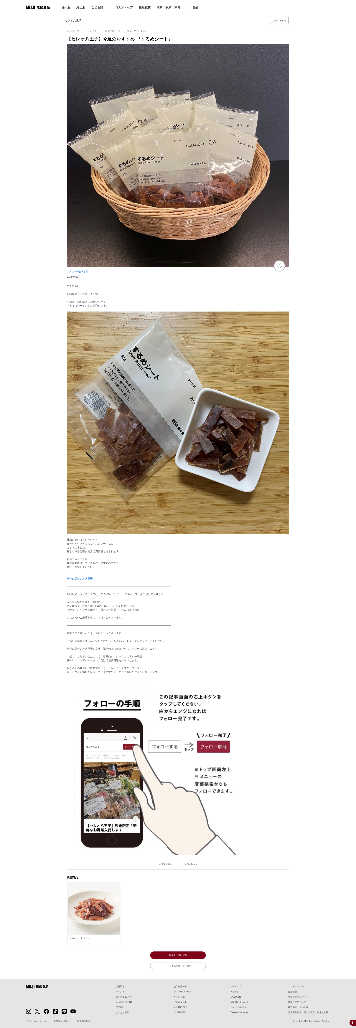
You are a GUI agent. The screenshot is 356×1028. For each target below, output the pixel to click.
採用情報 (292, 991)
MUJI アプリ (236, 986)
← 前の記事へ (166, 864)
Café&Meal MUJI (182, 991)
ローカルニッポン (125, 997)
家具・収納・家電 (168, 7)
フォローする (279, 20)
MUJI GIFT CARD (239, 1002)
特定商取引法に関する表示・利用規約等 (308, 1012)
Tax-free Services (239, 1012)
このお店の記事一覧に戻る (178, 966)
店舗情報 (120, 986)
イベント (120, 991)
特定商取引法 (83, 1021)
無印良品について (297, 1002)
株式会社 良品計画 (298, 1007)
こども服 (97, 7)
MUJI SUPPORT (124, 1002)
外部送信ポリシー (63, 1021)
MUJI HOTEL (180, 1012)
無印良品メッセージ (298, 997)
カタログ (234, 991)
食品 (195, 7)
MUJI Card (235, 997)
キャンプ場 (179, 997)
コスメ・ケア (124, 7)
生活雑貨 (145, 7)
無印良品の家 (180, 986)
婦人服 (66, 7)
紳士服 (80, 7)
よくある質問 (122, 1012)
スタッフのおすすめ (77, 271)
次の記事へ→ (190, 864)
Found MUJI (180, 1002)
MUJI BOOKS (180, 1007)
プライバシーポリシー (37, 1021)
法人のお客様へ (238, 1007)
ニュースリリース (297, 986)
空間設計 (120, 1007)
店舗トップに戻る (178, 955)
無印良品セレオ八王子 (80, 578)
